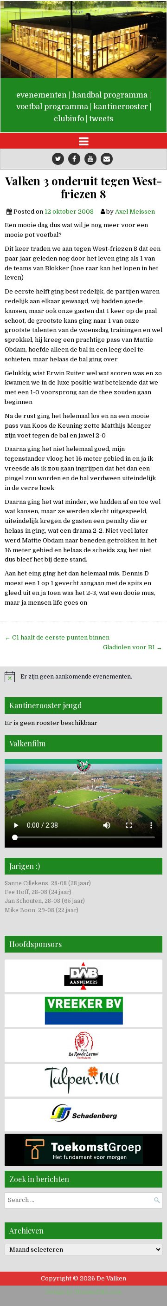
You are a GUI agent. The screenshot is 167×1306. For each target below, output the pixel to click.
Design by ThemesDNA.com (84, 1292)
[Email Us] (107, 159)
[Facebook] (74, 159)
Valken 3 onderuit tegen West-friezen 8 (84, 187)
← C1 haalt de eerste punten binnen (57, 637)
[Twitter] (58, 159)
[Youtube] (90, 159)
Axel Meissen (135, 211)
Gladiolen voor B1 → (132, 647)
